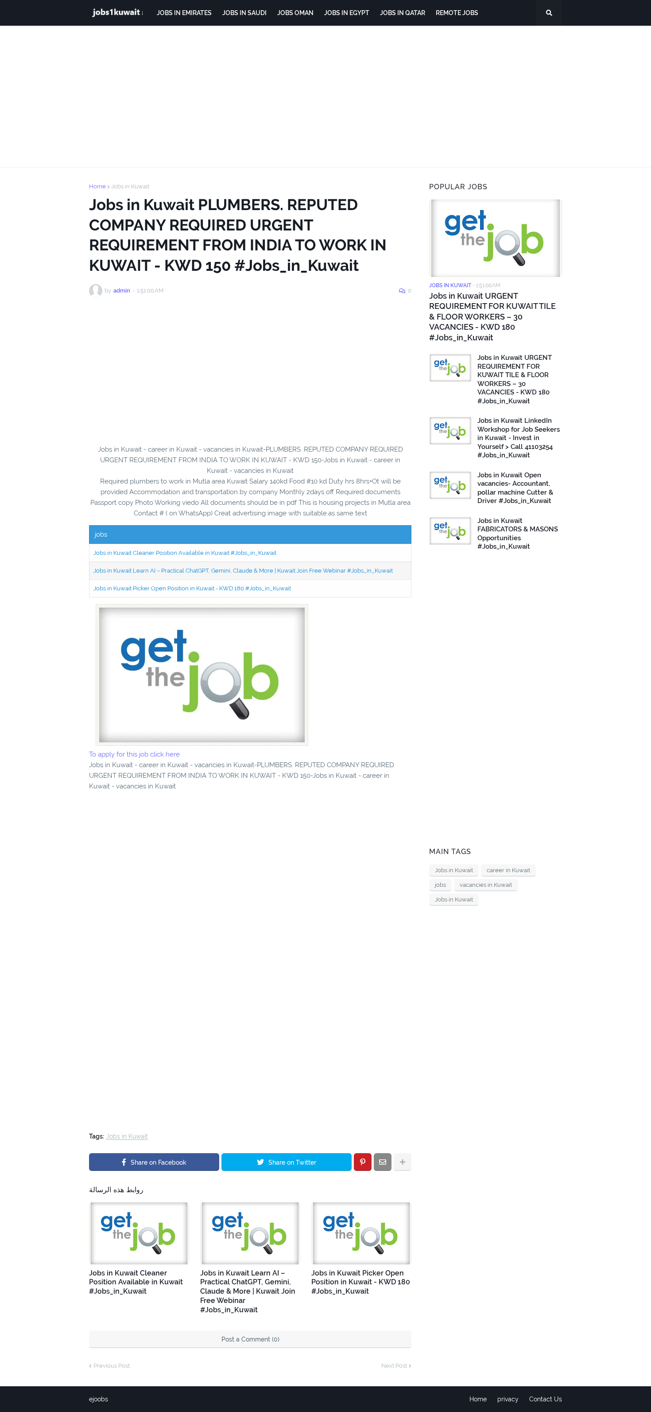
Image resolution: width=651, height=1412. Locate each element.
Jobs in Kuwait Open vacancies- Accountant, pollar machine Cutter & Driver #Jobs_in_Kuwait (515, 488)
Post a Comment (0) (250, 1339)
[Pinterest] (363, 1162)
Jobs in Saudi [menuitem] (244, 12)
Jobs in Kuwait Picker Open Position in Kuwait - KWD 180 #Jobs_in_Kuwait (192, 588)
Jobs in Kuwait (130, 186)
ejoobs (98, 1399)
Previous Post (111, 1365)
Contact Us (545, 1399)
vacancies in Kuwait (486, 885)
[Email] (382, 1162)
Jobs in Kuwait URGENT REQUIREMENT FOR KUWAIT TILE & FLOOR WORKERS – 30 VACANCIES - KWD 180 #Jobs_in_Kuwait (492, 316)
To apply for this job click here (134, 754)
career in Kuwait (508, 870)
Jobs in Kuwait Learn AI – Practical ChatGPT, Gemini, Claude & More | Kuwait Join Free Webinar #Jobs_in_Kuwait (243, 570)
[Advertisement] (325, 97)
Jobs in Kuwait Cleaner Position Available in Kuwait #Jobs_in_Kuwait (184, 553)
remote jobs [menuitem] (457, 12)
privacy (508, 1399)
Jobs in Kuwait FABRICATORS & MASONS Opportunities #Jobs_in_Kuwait (517, 534)
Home (97, 186)
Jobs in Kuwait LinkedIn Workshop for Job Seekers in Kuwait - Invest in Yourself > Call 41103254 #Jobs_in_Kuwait (518, 438)
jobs (440, 885)
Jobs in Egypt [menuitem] (346, 12)
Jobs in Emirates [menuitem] (184, 12)
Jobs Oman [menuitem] (295, 12)
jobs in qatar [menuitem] (402, 12)
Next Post (394, 1365)
